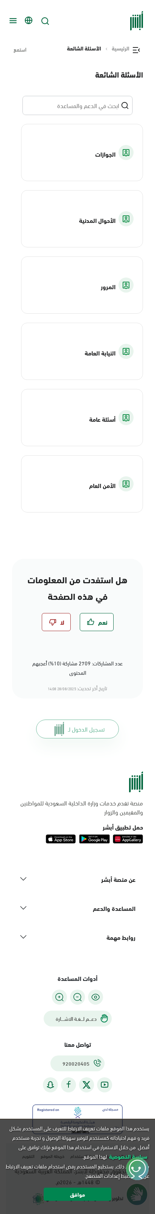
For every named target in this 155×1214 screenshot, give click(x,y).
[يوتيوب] (104, 1084)
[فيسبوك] (68, 1084)
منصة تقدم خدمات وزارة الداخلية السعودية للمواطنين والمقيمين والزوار (81, 807)
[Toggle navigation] (12, 20)
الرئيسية (120, 48)
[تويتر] (86, 1084)
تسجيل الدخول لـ (86, 728)
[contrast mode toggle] (95, 997)
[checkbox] (97, 622)
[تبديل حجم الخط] (77, 997)
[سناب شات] (50, 1084)
